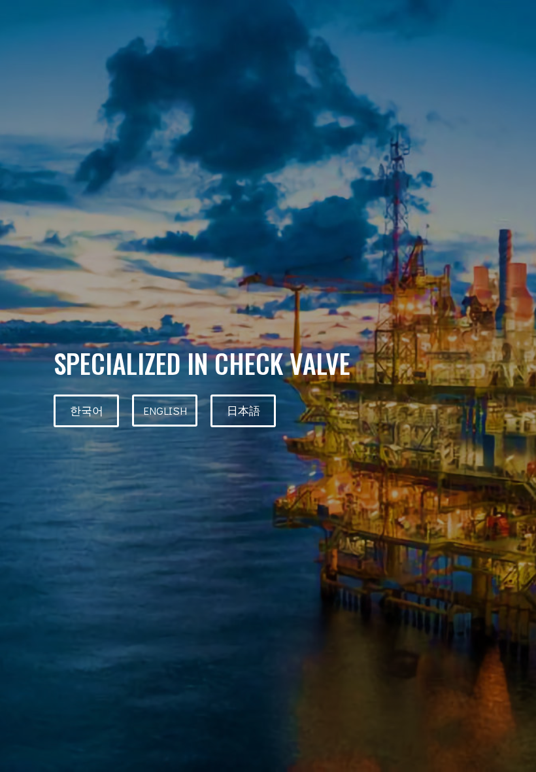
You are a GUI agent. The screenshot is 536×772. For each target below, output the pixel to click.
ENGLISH (165, 410)
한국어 (86, 410)
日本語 (243, 410)
